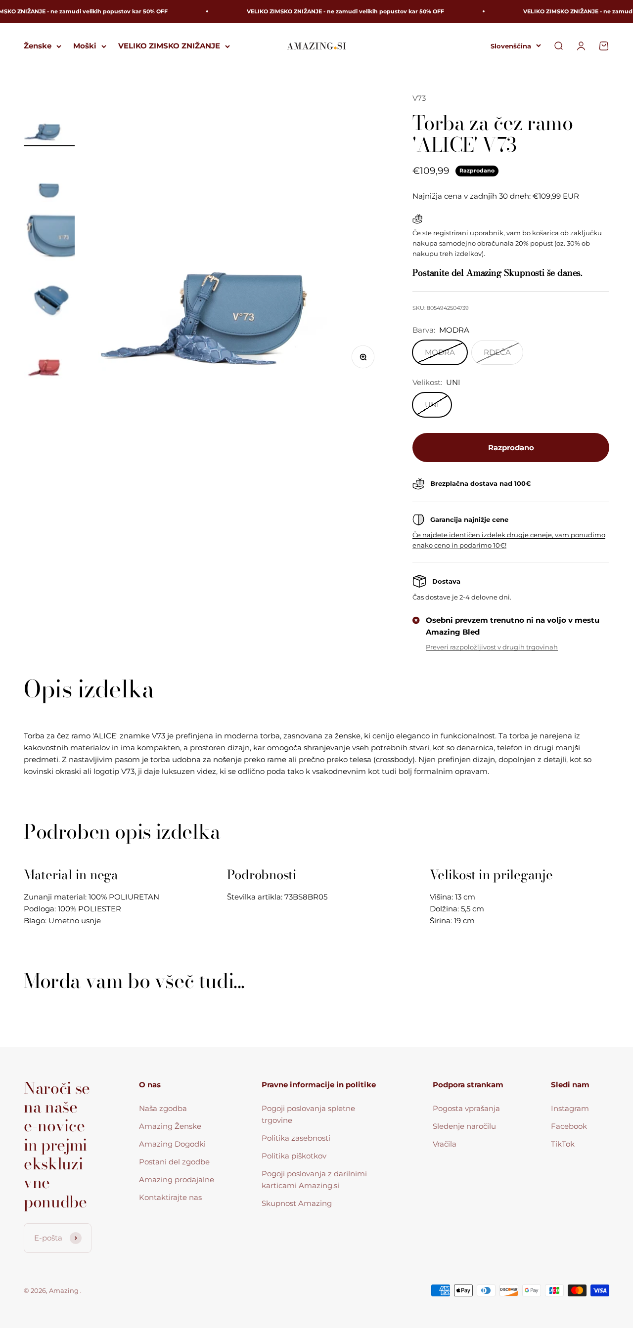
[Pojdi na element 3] (49, 237)
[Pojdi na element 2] (49, 178)
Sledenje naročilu (464, 1126)
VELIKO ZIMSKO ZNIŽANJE (169, 45)
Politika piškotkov (294, 1155)
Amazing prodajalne (176, 1179)
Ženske (37, 45)
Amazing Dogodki (172, 1144)
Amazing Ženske (170, 1126)
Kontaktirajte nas (170, 1197)
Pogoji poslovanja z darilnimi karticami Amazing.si (314, 1179)
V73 (419, 98)
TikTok (563, 1144)
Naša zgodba (163, 1108)
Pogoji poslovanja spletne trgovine (308, 1114)
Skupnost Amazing (297, 1203)
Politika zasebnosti (296, 1138)
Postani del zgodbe (174, 1161)
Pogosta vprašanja (466, 1108)
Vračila (444, 1144)
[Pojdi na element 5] (49, 355)
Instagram (570, 1108)
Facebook (569, 1126)
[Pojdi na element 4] (49, 296)
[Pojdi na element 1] (49, 119)
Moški (84, 45)
